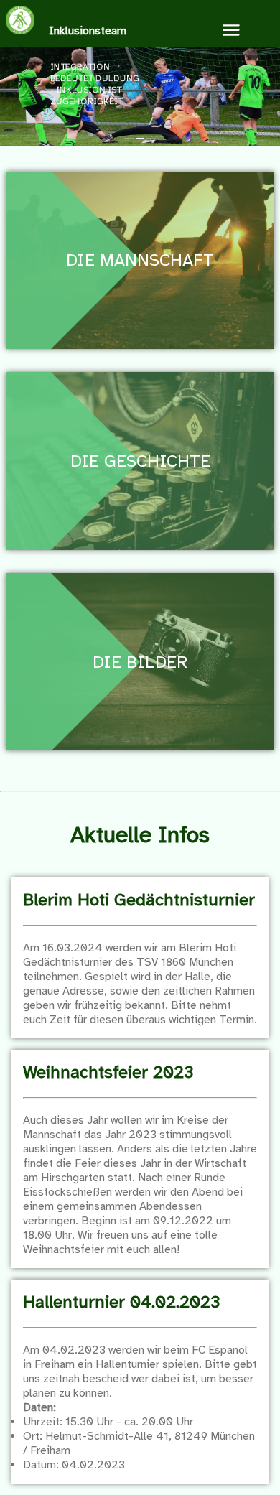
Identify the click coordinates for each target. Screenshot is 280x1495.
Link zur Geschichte (140, 379)
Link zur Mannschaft (140, 179)
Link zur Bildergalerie (140, 580)
